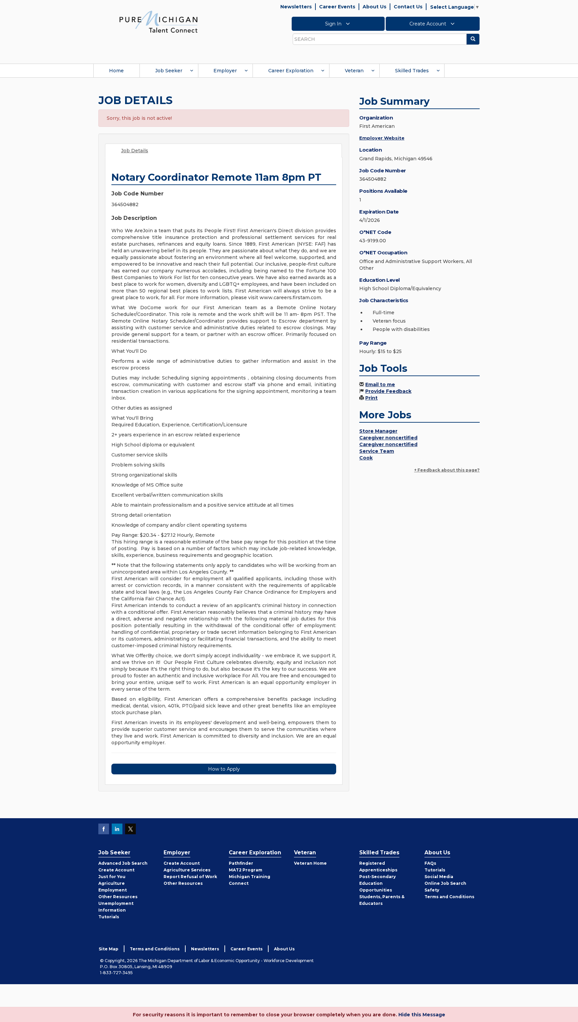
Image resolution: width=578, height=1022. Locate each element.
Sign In (334, 24)
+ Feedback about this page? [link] (447, 470)
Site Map (108, 948)
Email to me (380, 384)
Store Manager (378, 431)
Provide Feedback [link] (388, 391)
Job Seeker (168, 71)
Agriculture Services (187, 869)
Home (116, 71)
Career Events (337, 7)
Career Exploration (290, 71)
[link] (158, 21)
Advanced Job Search (123, 863)
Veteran (354, 71)
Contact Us (408, 7)
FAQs (430, 863)
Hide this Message (421, 1015)
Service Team (376, 451)
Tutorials (108, 916)
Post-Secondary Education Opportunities (377, 883)
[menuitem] (116, 70)
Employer (225, 71)
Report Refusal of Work (190, 876)
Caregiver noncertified (388, 438)
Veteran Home (310, 863)
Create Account (428, 24)
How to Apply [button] (224, 769)
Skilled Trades (412, 71)
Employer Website (381, 138)
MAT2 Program (245, 869)
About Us (374, 7)
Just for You (111, 876)
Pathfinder (241, 863)
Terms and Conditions (449, 896)
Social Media (438, 876)
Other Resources (117, 896)
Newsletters (296, 7)
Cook (366, 458)
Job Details (134, 151)
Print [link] (371, 398)
